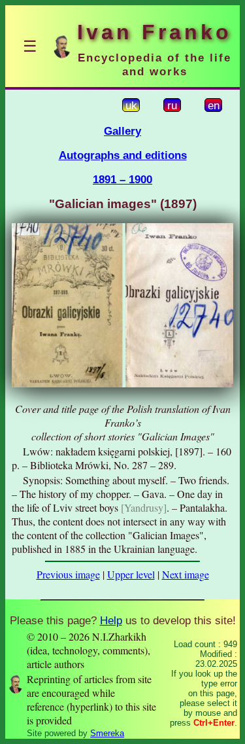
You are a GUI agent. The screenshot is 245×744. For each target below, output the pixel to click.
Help (111, 620)
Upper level (131, 574)
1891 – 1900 (122, 179)
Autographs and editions (123, 155)
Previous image (68, 574)
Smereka (107, 733)
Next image (185, 574)
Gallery (122, 130)
